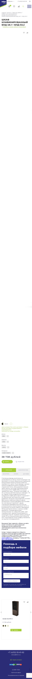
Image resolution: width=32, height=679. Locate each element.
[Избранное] (14, 6)
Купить (7, 461)
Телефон (6, 558)
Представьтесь (7, 551)
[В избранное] (24, 32)
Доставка (26, 474)
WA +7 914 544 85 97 (7, 539)
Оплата (16, 474)
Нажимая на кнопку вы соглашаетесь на (14, 585)
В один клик (21, 461)
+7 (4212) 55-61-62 (22, 1)
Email (5, 565)
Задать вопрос (17, 660)
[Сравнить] (27, 32)
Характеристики (23, 470)
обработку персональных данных (12, 585)
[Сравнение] (19, 6)
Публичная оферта (16, 672)
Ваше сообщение (8, 572)
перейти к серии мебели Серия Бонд (14, 27)
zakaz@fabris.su (16, 654)
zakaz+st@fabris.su (7, 538)
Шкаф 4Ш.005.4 (8, 619)
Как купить (6, 474)
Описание (9, 470)
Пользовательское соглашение (16, 675)
